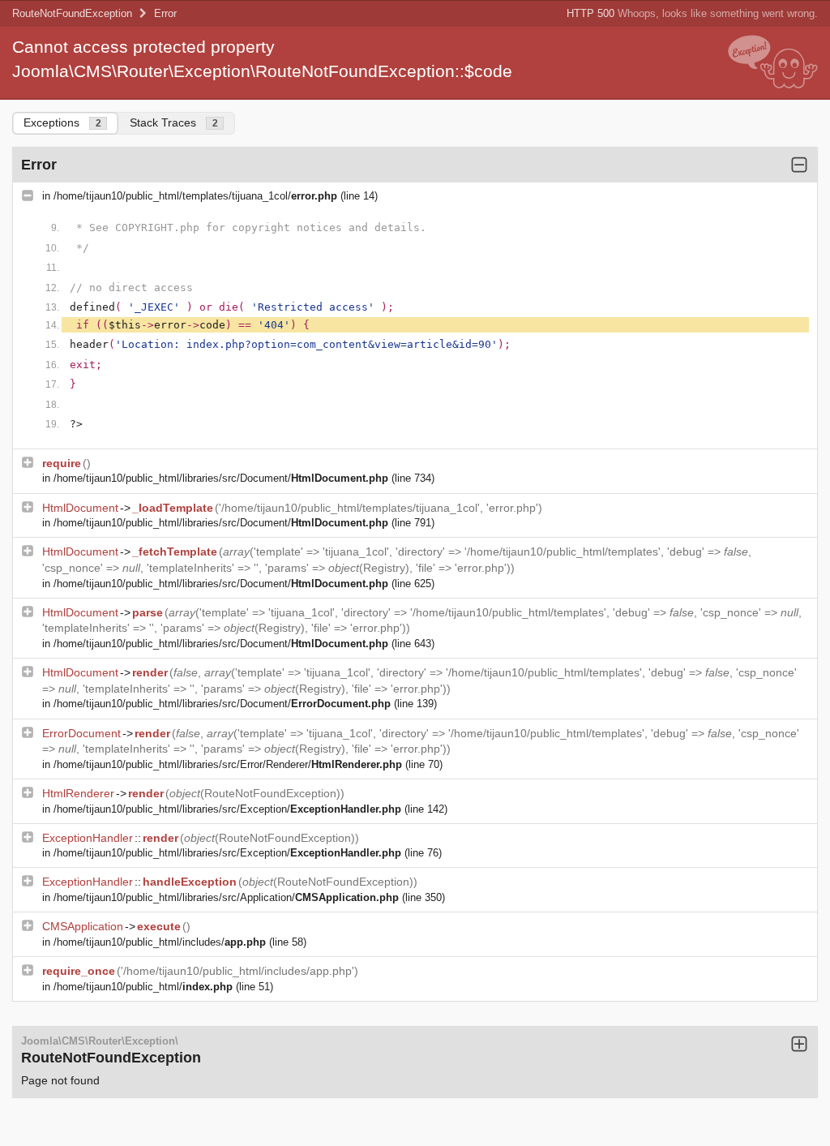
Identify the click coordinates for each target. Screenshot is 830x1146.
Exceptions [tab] (62, 122)
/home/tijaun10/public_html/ (143, 987)
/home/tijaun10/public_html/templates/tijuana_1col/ (195, 196)
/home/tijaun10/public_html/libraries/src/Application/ (226, 897)
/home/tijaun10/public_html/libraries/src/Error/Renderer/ (227, 764)
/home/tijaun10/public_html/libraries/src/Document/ (220, 478)
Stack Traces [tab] (174, 122)
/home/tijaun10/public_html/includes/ (159, 942)
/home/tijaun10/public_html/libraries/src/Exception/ (227, 809)
